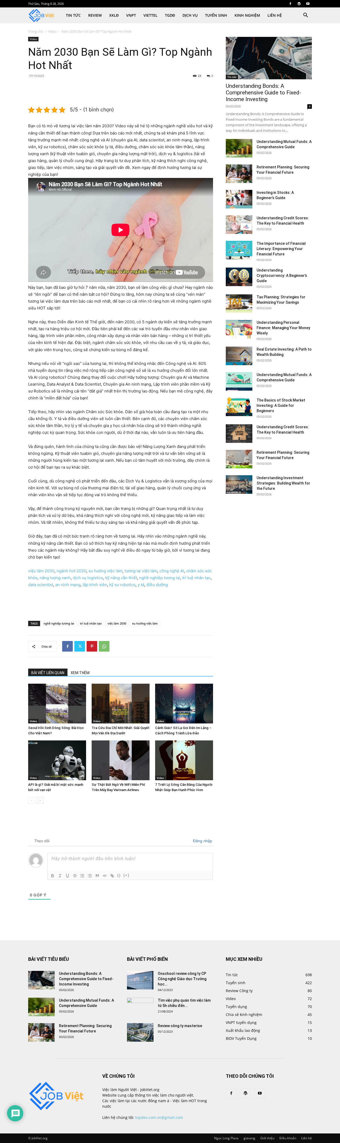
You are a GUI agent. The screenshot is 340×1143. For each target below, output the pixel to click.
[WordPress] (299, 3)
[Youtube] (308, 3)
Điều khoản (287, 1138)
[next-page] (40, 800)
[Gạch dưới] (67, 875)
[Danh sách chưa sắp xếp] (90, 875)
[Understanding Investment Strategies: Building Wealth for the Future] (239, 484)
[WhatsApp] (104, 646)
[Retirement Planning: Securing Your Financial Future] (239, 173)
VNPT (131, 15)
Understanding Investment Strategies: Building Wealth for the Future (283, 483)
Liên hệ (274, 15)
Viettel (150, 15)
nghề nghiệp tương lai (159, 577)
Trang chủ (35, 31)
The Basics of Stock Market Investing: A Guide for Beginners (281, 405)
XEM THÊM (80, 673)
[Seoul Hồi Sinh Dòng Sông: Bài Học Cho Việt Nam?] (57, 703)
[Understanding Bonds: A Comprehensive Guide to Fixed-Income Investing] (269, 58)
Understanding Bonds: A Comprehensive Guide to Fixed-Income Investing (263, 92)
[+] (126, 875)
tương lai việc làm (141, 570)
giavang (249, 1138)
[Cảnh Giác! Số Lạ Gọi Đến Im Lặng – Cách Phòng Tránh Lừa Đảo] (184, 703)
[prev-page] (31, 800)
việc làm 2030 (41, 570)
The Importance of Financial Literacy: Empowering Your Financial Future (281, 248)
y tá (141, 584)
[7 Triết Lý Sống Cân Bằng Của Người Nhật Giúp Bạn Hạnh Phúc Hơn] (184, 760)
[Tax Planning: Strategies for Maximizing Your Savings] (239, 303)
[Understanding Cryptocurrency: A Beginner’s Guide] (239, 277)
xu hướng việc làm (105, 570)
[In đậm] (52, 875)
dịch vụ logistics (88, 577)
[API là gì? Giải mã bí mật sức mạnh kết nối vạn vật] (57, 760)
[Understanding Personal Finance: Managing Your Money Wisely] (239, 329)
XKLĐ (114, 15)
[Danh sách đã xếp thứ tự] (82, 875)
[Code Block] (104, 875)
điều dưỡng (157, 584)
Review (95, 15)
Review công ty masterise (180, 1026)
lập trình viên (95, 584)
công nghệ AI (171, 570)
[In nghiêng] (60, 875)
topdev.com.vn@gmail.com (159, 1117)
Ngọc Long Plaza (226, 1138)
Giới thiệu (267, 1138)
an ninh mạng (67, 584)
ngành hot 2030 (71, 570)
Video (52, 31)
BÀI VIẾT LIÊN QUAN (47, 673)
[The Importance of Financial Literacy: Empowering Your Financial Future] (239, 250)
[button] (305, 15)
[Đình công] (75, 875)
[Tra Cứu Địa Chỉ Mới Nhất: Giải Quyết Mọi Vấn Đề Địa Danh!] (121, 703)
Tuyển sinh (216, 15)
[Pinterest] (92, 646)
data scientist (40, 584)
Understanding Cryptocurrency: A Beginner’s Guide (282, 275)
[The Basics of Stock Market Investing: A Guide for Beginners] (239, 407)
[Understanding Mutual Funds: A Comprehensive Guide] (239, 148)
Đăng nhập (202, 841)
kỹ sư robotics (122, 584)
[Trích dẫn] (97, 875)
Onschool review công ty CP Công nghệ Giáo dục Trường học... (182, 978)
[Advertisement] (120, 92)
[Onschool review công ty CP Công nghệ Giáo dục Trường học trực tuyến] (140, 980)
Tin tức (73, 15)
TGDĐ (170, 15)
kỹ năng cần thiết (121, 577)
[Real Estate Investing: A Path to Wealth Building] (239, 356)
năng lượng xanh (55, 577)
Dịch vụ (190, 15)
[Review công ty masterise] (140, 1032)
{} (119, 875)
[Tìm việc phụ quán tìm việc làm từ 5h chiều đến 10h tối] (140, 1007)
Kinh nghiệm (247, 15)
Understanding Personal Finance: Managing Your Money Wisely (283, 327)
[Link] (112, 875)
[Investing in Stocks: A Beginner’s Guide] (239, 199)
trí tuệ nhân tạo (196, 577)
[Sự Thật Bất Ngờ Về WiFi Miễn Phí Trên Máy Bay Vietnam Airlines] (121, 760)
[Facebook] (290, 3)
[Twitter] (79, 646)
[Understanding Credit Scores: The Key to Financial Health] (239, 224)
